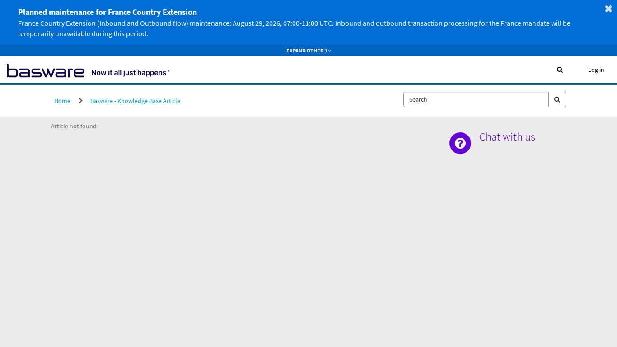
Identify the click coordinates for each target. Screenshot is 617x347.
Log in (596, 70)
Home (62, 101)
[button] (560, 69)
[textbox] (476, 99)
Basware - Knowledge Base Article (135, 101)
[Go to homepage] (88, 69)
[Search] (557, 99)
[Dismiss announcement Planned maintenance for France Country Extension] (608, 9)
